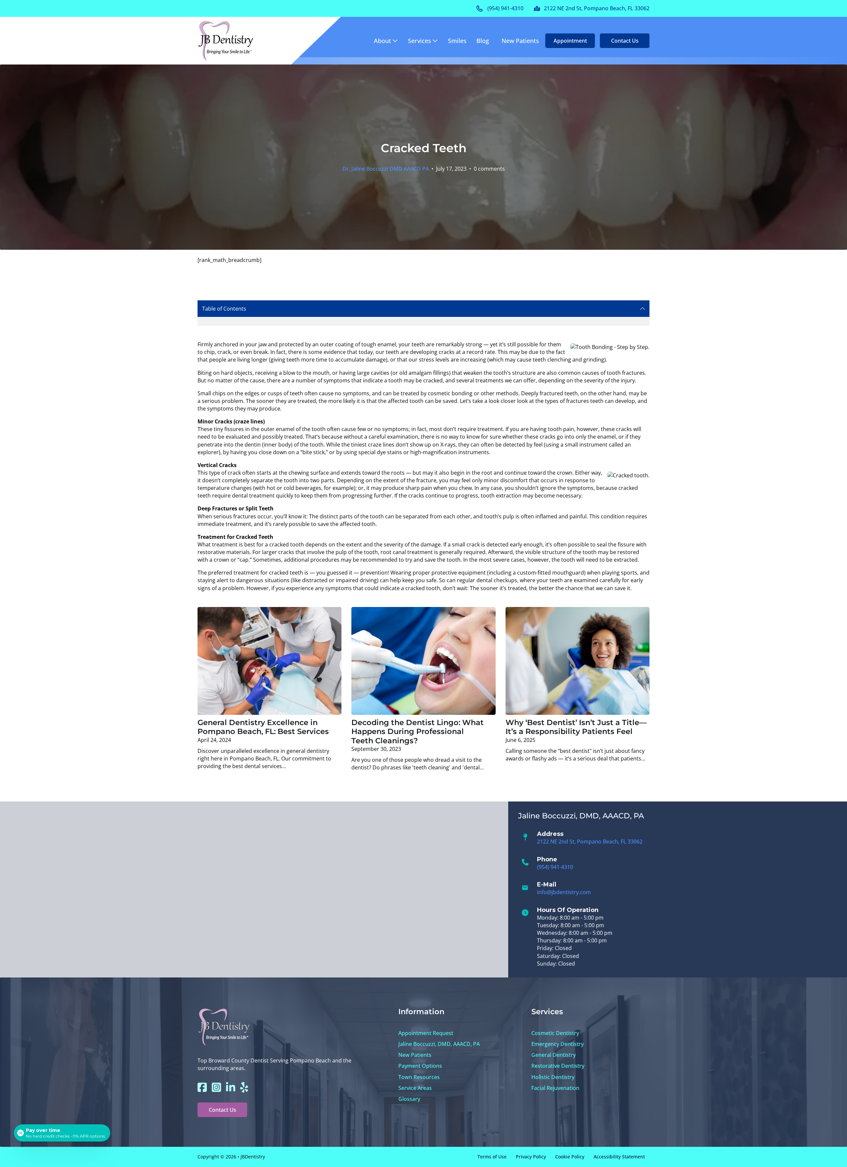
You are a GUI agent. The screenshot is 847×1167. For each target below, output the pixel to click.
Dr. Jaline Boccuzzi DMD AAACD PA (385, 168)
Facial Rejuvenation (555, 1088)
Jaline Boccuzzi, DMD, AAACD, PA (439, 1044)
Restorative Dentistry (557, 1065)
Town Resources (419, 1077)
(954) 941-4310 (555, 867)
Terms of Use (492, 1156)
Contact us (625, 40)
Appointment (570, 40)
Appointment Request (425, 1033)
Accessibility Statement (619, 1156)
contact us (222, 1109)
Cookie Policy (569, 1156)
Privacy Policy (531, 1156)
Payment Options (420, 1065)
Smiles (457, 41)
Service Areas (415, 1088)
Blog (482, 41)
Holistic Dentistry (552, 1077)
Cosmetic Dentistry (555, 1033)
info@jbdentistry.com (564, 892)
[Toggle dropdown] (395, 41)
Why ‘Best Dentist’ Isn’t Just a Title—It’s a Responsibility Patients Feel (576, 727)
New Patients (520, 41)
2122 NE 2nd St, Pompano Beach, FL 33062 (590, 841)
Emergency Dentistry (557, 1044)
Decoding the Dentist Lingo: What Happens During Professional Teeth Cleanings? (417, 731)
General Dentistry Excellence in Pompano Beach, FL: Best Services (263, 727)
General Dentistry (553, 1055)
